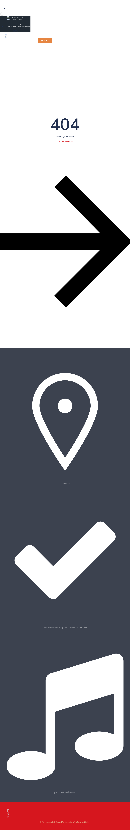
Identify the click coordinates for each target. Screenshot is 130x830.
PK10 (28, 4)
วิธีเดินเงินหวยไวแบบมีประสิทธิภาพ (28, 9)
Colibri (87, 822)
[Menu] (26, 14)
